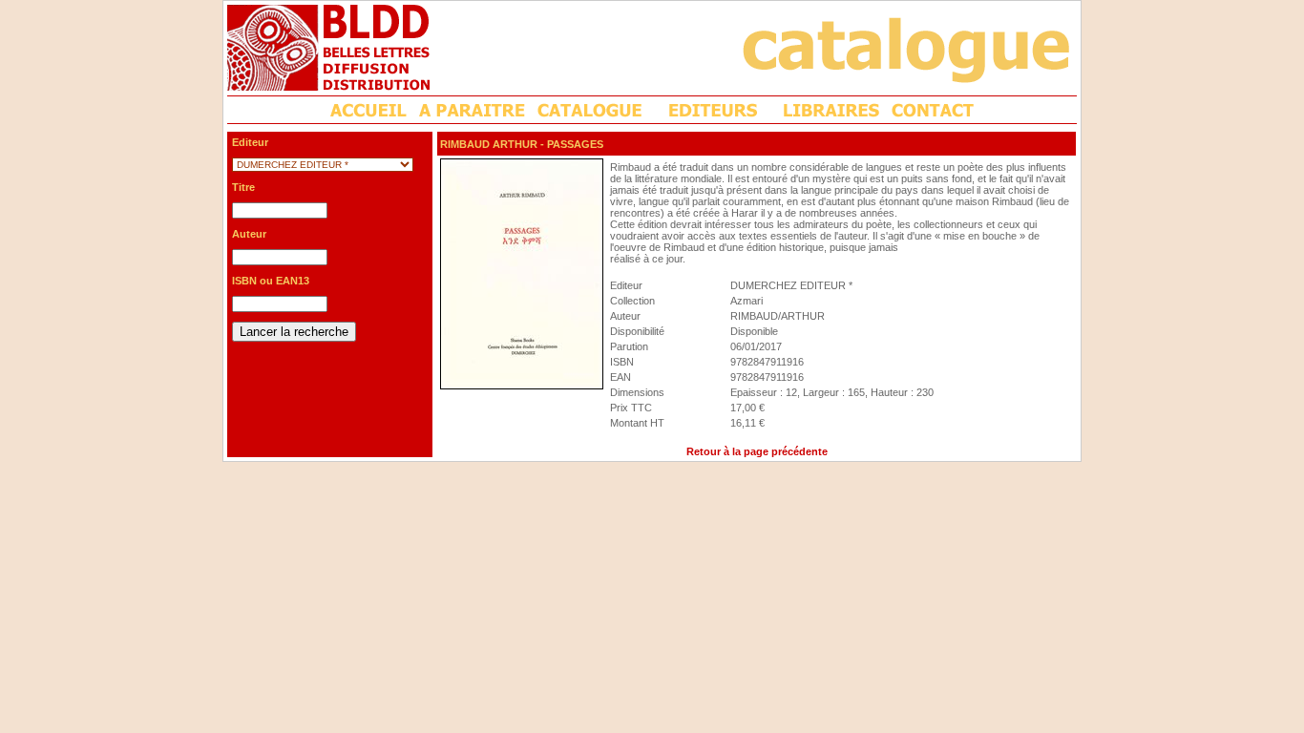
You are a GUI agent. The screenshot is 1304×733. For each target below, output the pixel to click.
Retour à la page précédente (757, 451)
